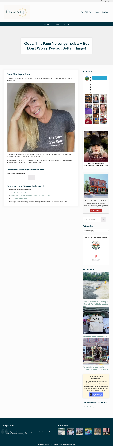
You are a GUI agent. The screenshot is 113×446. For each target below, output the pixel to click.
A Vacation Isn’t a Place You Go (95, 337)
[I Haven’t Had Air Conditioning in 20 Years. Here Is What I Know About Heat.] (88, 431)
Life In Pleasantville (56, 444)
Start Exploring (96, 210)
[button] (88, 98)
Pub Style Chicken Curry (19, 198)
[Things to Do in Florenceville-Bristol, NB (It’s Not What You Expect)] (106, 431)
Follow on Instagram (100, 78)
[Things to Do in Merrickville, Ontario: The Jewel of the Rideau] (79, 431)
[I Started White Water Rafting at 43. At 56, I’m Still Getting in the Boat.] (61, 431)
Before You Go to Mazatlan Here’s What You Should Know (30, 196)
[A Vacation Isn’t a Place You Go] (70, 431)
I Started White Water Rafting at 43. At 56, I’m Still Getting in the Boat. (95, 304)
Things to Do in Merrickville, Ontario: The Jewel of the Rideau (95, 368)
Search (31, 178)
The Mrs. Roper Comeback (19, 193)
